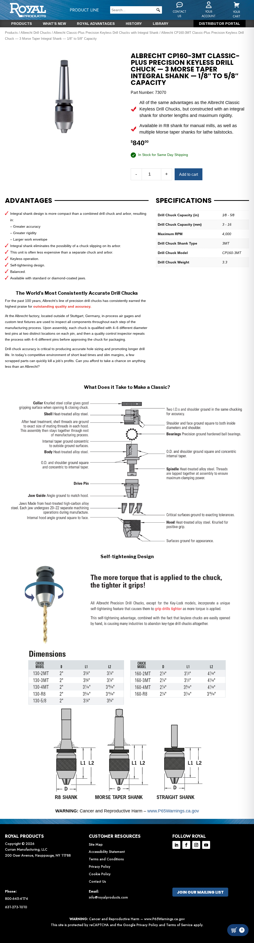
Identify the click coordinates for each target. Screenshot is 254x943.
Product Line (84, 10)
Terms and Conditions (106, 859)
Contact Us (97, 881)
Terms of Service (179, 924)
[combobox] (136, 10)
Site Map (96, 844)
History (134, 24)
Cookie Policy (100, 873)
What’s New (54, 24)
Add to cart (188, 174)
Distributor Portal (219, 24)
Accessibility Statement (107, 851)
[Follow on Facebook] (186, 845)
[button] (158, 10)
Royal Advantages (96, 24)
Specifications (184, 201)
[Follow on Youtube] (206, 845)
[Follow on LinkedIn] (176, 845)
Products (21, 24)
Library (160, 24)
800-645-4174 (16, 898)
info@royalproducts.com (108, 897)
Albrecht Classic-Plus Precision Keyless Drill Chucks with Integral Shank (106, 33)
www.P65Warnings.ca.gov (173, 810)
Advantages (28, 201)
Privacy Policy (99, 866)
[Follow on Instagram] (196, 845)
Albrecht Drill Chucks (36, 33)
